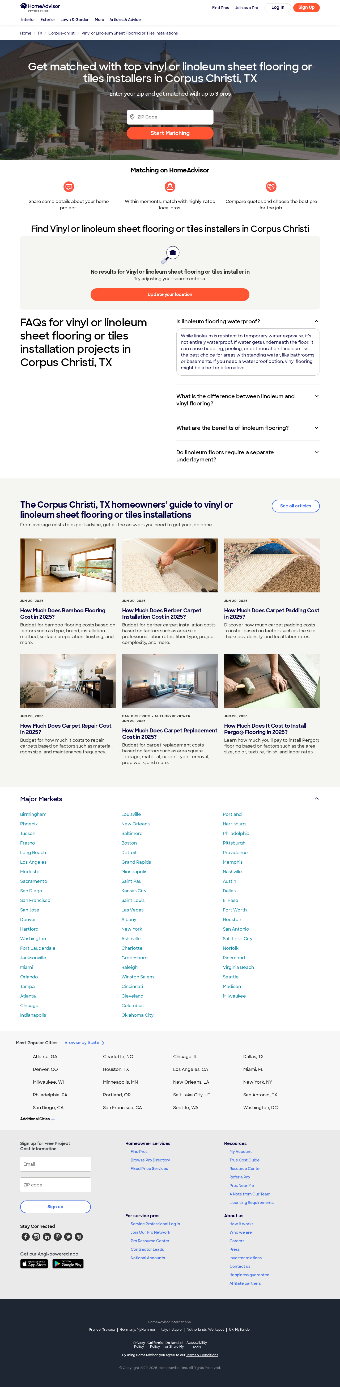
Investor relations (246, 1257)
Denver (28, 919)
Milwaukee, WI (48, 1082)
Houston (232, 919)
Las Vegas (132, 910)
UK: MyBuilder (240, 1329)
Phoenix (29, 824)
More (99, 19)
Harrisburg (234, 824)
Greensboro (134, 958)
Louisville (131, 814)
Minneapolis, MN (120, 1082)
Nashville (232, 872)
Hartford (29, 929)
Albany (128, 919)
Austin (229, 881)
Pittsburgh (234, 843)
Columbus (132, 1005)
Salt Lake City (237, 938)
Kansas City (133, 891)
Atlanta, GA (45, 1056)
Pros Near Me (242, 1185)
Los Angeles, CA (190, 1069)
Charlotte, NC (118, 1056)
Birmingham (33, 814)
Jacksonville (33, 958)
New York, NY (257, 1082)
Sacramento (33, 881)
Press (235, 1249)
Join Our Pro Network (150, 1232)
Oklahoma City (137, 1015)
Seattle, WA (185, 1107)
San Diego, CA (48, 1107)
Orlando (29, 977)
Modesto (30, 872)
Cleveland (132, 996)
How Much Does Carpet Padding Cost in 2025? (272, 613)
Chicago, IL (185, 1056)
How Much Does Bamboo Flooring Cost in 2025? (62, 613)
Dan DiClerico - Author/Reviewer (156, 716)
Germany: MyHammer (137, 1329)
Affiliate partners (245, 1283)
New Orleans (135, 824)
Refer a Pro (240, 1177)
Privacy (139, 1344)
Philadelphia (236, 833)
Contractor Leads (147, 1249)
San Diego (31, 891)
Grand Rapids (136, 862)
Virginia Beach (238, 967)
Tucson (27, 833)
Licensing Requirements (252, 1202)
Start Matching (170, 133)
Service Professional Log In (155, 1223)
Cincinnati (132, 986)
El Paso (230, 900)
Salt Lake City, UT (191, 1095)
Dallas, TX (253, 1056)
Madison (232, 986)
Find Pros (139, 1151)
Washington (33, 938)
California (155, 1344)
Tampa (27, 986)
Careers (237, 1240)
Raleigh (129, 967)
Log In (277, 7)
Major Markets (41, 799)
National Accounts (148, 1257)
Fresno (27, 843)
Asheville (131, 938)
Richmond (234, 958)
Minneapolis (134, 872)
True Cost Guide (245, 1160)
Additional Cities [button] (35, 1119)
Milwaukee (234, 996)
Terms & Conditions (202, 1355)
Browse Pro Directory (150, 1160)
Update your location (170, 294)
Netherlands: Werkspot (205, 1329)
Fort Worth (235, 910)
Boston (129, 843)
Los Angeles (33, 862)
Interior (28, 19)
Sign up (55, 1207)
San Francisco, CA (122, 1107)
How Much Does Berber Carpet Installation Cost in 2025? (162, 613)
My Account (241, 1151)
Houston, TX (116, 1069)
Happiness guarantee (249, 1275)
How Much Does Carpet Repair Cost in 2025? (65, 729)
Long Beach (33, 852)
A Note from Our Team (250, 1194)
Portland (232, 814)
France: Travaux (102, 1329)
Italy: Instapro (171, 1329)
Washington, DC (260, 1107)
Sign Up (307, 7)
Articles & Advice (125, 19)
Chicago (29, 1005)
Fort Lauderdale (38, 948)
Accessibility (196, 1345)
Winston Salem (137, 977)
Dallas (229, 891)
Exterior (47, 19)
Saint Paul (132, 881)
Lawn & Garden (75, 19)
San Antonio (236, 929)
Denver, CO (45, 1069)
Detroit (129, 852)
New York (131, 929)
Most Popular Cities (37, 1043)
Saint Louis (132, 900)
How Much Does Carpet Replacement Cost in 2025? (169, 733)
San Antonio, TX (260, 1095)
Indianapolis (33, 1015)
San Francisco (35, 900)
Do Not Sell (174, 1344)
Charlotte (132, 948)
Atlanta (28, 996)
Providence (235, 852)
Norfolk (231, 948)
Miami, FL (253, 1069)
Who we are (241, 1232)
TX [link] (39, 33)
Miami (26, 967)
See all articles (295, 506)
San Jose (29, 910)
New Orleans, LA (191, 1082)
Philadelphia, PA (50, 1095)
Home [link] (25, 33)
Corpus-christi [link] (61, 33)
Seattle (231, 977)
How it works (241, 1223)
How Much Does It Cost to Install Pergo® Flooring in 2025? (265, 729)
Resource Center (245, 1168)
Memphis (233, 862)
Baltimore (132, 833)
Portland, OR (117, 1095)
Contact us (240, 1266)
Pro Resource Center (150, 1240)
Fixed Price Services (149, 1168)
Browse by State (82, 1042)
